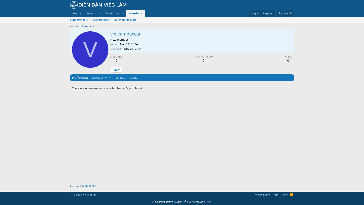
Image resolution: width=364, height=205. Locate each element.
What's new (112, 13)
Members (135, 13)
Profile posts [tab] (80, 77)
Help (275, 194)
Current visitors (79, 19)
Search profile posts (125, 19)
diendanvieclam (82, 194)
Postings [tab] (119, 77)
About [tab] (133, 77)
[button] (99, 13)
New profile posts (101, 19)
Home (77, 13)
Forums (92, 13)
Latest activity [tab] (101, 77)
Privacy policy (262, 194)
